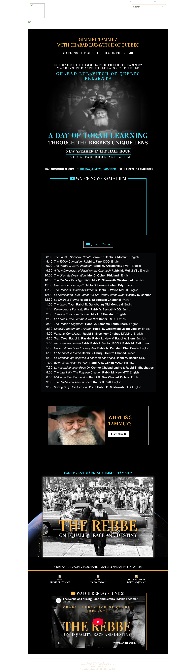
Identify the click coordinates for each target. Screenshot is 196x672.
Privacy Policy (111, 669)
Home (30, 2)
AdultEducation (106, 25)
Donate (44, 2)
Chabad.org (92, 669)
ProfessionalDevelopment (125, 25)
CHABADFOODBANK (159, 25)
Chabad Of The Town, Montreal (75, 10)
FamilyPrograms (89, 25)
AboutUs (38, 25)
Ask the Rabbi (138, 2)
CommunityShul (54, 25)
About (37, 2)
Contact (161, 2)
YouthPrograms (72, 25)
